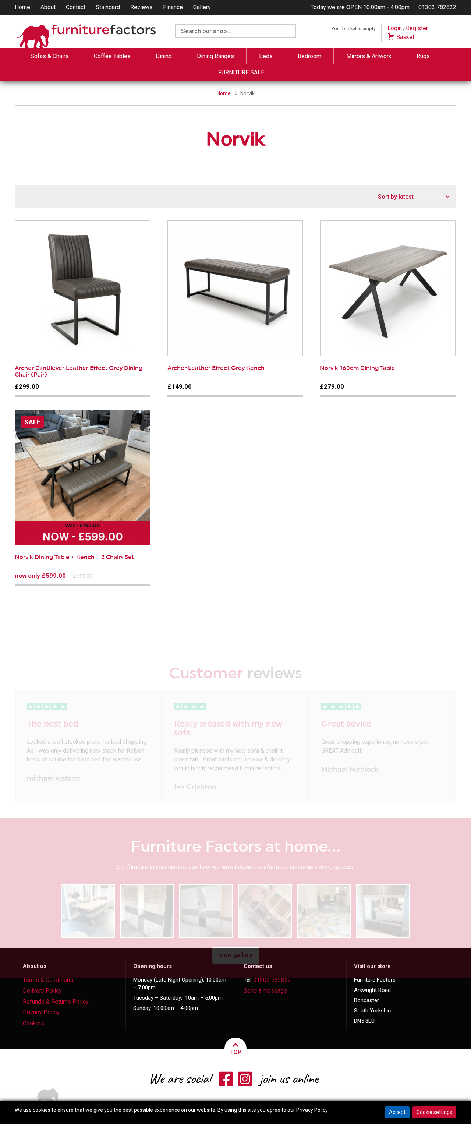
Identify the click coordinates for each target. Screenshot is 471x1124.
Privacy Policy (41, 1012)
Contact (75, 7)
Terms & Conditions (48, 979)
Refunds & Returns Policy (56, 1001)
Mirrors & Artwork (369, 56)
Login (394, 28)
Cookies (33, 1023)
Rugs (423, 56)
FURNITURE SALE (241, 72)
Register (417, 28)
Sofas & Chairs (50, 56)
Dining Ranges (215, 56)
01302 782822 (437, 7)
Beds (266, 56)
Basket (404, 36)
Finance (173, 7)
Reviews (141, 7)
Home (22, 7)
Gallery (202, 7)
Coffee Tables (112, 56)
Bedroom (309, 56)
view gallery (235, 954)
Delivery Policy (42, 990)
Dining (164, 56)
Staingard (108, 7)
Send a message (265, 990)
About (48, 7)
